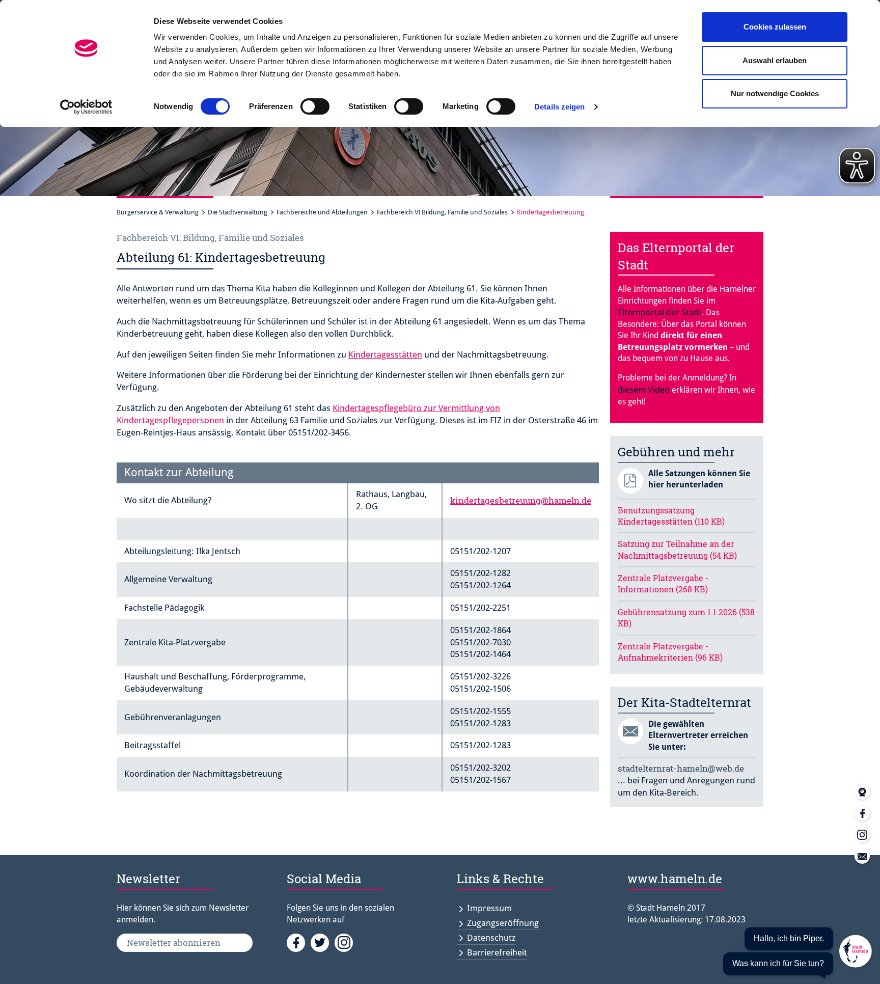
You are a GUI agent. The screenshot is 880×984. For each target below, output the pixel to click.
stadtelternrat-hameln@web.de (681, 768)
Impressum (489, 908)
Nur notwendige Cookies (775, 93)
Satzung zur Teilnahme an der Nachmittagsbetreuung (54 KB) (677, 549)
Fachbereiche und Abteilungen (322, 212)
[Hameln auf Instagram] (345, 942)
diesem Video (644, 390)
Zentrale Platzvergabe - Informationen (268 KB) (663, 583)
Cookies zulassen (775, 26)
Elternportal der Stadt (660, 312)
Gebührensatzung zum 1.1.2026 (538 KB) (686, 617)
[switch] (314, 106)
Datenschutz (491, 938)
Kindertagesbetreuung (550, 212)
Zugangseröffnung (503, 923)
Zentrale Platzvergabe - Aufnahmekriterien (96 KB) (670, 652)
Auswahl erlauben (775, 60)
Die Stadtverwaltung (237, 212)
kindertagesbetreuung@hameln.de (520, 500)
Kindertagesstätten (385, 354)
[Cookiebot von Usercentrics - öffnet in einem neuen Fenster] (86, 107)
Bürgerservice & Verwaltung (158, 212)
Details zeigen (559, 106)
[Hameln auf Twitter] (323, 942)
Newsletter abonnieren (174, 942)
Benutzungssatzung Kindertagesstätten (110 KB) (671, 516)
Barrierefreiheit (497, 952)
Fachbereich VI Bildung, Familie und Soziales (442, 212)
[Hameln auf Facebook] (299, 942)
